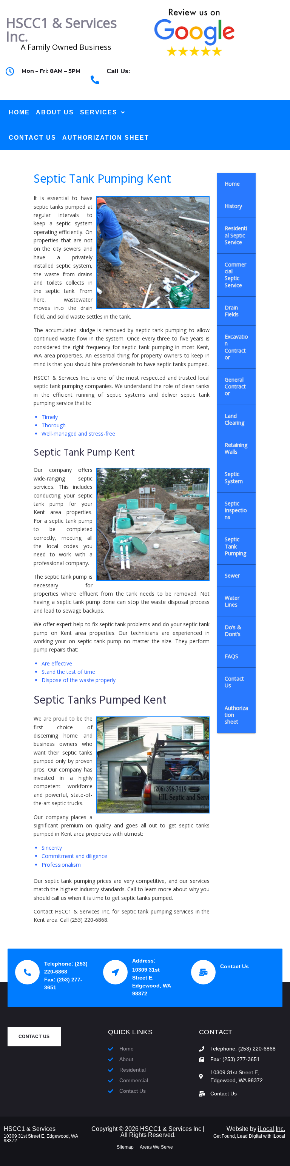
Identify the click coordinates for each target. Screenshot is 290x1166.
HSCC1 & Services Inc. (61, 30)
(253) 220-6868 (126, 84)
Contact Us (234, 966)
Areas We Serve (156, 1147)
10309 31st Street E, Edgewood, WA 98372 (41, 1138)
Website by (256, 1129)
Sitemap (125, 1147)
